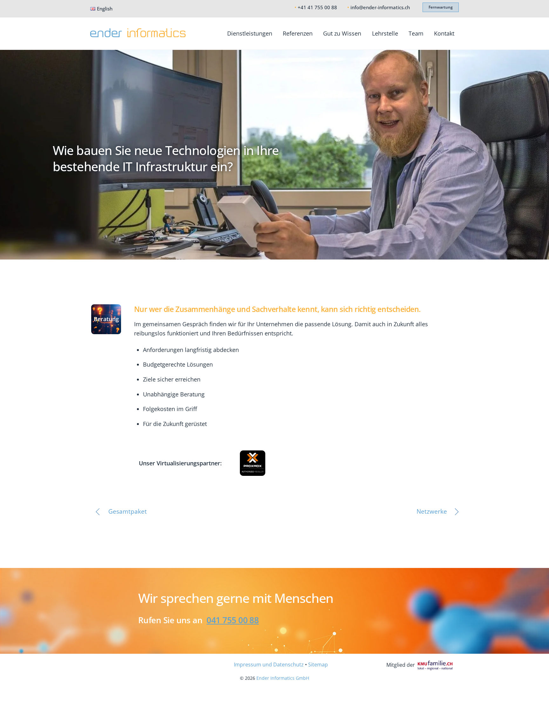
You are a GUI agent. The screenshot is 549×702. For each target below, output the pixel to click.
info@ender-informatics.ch (380, 7)
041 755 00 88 (233, 620)
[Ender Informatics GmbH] (138, 33)
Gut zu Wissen (342, 33)
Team (416, 33)
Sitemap (318, 664)
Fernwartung (441, 7)
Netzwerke (432, 511)
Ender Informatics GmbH (282, 678)
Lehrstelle (385, 33)
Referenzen (298, 33)
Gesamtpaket (127, 511)
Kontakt (444, 33)
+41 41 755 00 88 (317, 7)
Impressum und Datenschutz (269, 664)
